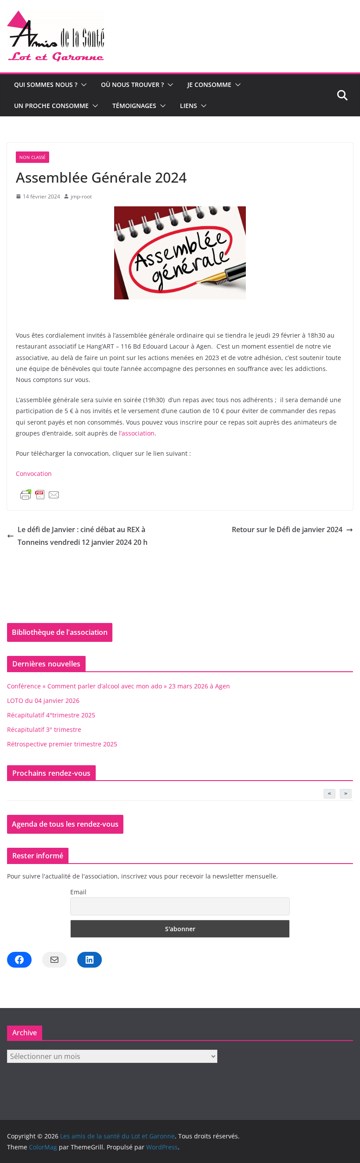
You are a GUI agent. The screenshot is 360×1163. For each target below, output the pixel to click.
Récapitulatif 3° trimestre (44, 729)
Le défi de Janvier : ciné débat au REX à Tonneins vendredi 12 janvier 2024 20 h (83, 536)
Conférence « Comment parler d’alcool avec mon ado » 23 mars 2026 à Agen (118, 686)
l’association (137, 433)
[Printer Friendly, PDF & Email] (40, 494)
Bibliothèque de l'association (60, 632)
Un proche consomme (51, 105)
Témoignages (134, 105)
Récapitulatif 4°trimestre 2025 (51, 715)
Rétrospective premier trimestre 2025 (62, 744)
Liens (188, 105)
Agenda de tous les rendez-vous (65, 824)
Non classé (32, 157)
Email (78, 892)
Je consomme (209, 84)
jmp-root (81, 196)
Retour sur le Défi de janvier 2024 (287, 529)
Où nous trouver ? (132, 84)
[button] (82, 85)
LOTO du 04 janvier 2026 (43, 700)
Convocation (35, 473)
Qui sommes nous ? (45, 84)
